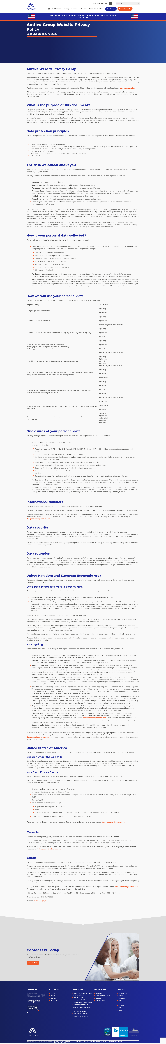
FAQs (120, 1010)
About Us (99, 993)
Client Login (111, 9)
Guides (121, 996)
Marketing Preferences (61, 1042)
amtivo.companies (127, 88)
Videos (121, 1008)
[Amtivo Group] (33, 6)
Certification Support (80, 1011)
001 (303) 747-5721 (100, 3)
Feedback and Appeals (80, 1016)
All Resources (123, 993)
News (120, 1000)
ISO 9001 (53, 993)
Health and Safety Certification (83, 1002)
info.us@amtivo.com (34, 1000)
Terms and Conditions (115, 1041)
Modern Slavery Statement (62, 1041)
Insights (121, 1005)
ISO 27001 (54, 1000)
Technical (122, 1003)
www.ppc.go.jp (40, 901)
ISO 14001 (54, 998)
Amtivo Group (100, 1000)
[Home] (49, 9)
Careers (98, 998)
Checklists (122, 998)
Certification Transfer (80, 1013)
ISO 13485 (54, 996)
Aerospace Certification (81, 1000)
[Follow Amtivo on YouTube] (28, 1012)
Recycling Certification (80, 1004)
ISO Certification (78, 997)
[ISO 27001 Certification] (120, 1032)
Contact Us (33, 963)
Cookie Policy (88, 1041)
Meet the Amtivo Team (103, 996)
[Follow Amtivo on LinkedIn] (33, 1008)
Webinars (83, 9)
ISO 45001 (54, 1003)
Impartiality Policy (100, 1041)
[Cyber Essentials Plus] (107, 1032)
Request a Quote (125, 9)
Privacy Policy (77, 1041)
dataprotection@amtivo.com (38, 519)
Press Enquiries (31, 1016)
